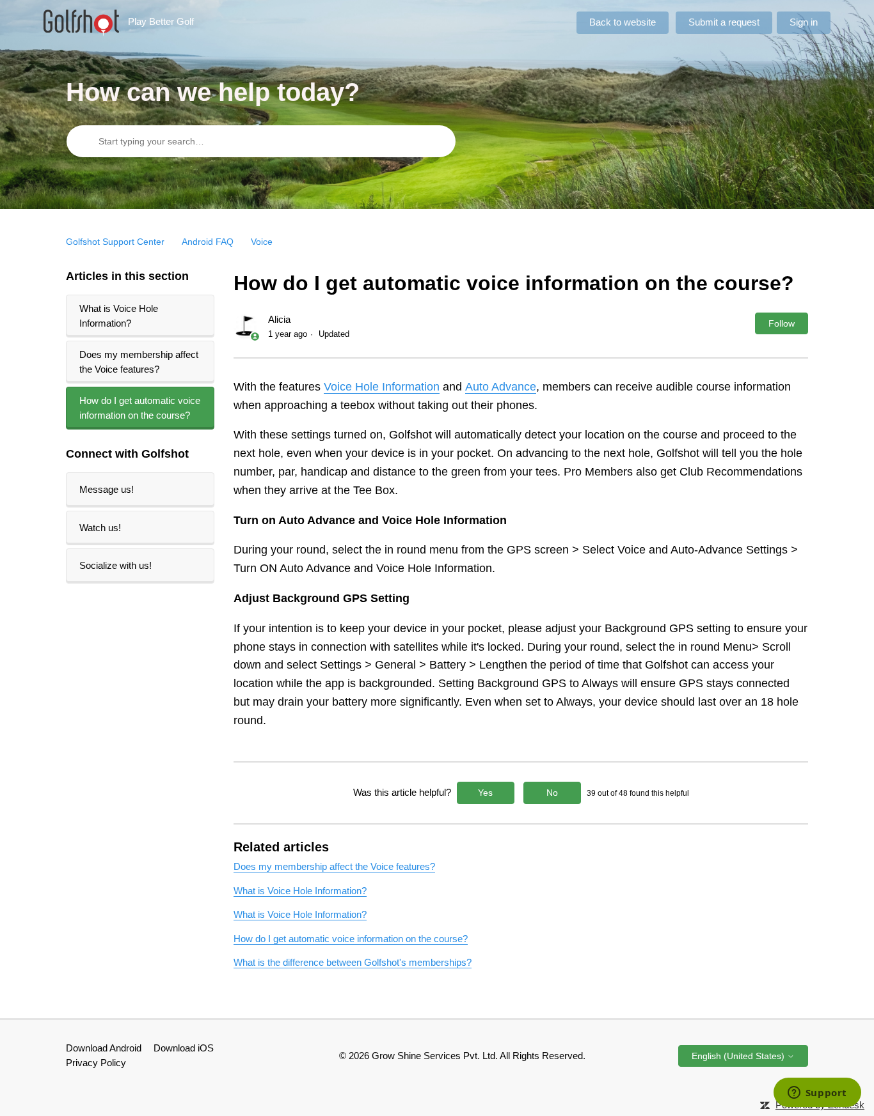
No (552, 792)
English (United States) (739, 1056)
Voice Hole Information (382, 386)
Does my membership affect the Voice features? (138, 362)
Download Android (103, 1047)
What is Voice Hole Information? (118, 316)
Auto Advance (500, 386)
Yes (485, 792)
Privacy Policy (96, 1062)
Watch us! (100, 527)
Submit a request (723, 22)
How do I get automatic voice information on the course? (139, 408)
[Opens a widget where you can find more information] (817, 1094)
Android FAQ (208, 241)
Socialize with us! (115, 565)
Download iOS (184, 1047)
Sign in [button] (804, 22)
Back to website (622, 22)
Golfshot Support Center (115, 241)
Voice (262, 241)
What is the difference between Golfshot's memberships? (353, 962)
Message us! (106, 489)
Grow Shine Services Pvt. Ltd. (435, 1055)
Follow (781, 323)
